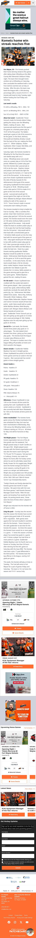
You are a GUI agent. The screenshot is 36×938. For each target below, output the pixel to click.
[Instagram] (15, 922)
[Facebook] (9, 922)
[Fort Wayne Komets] (5, 2)
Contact (10, 915)
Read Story (18, 666)
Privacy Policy (18, 915)
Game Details (19, 633)
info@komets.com (6, 909)
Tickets (19, 628)
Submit (18, 868)
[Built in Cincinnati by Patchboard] (18, 930)
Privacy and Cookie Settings (24, 917)
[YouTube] (27, 922)
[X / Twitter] (21, 922)
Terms (26, 915)
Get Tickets (21, 3)
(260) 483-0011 (5, 907)
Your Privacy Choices (9, 917)
